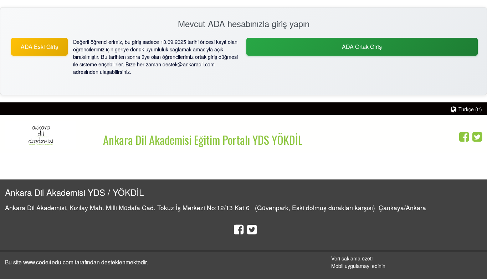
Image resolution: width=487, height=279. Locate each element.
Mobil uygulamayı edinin (358, 265)
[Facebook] (462, 136)
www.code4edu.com (49, 262)
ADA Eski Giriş (39, 46)
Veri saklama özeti (352, 258)
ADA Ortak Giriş (362, 46)
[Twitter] (475, 136)
